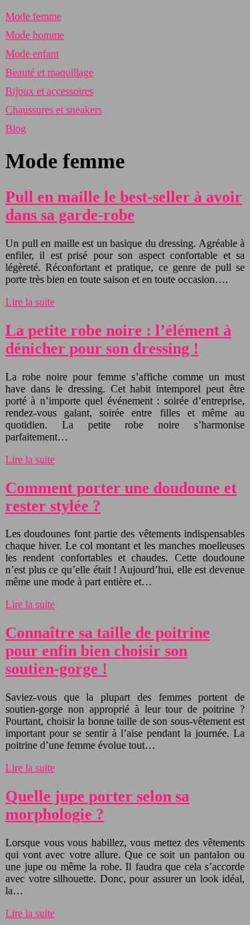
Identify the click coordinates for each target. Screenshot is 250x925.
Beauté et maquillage (49, 72)
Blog (15, 128)
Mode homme (34, 35)
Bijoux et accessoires (49, 91)
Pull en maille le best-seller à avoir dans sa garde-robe (123, 206)
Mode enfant (32, 53)
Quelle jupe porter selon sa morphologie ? (97, 805)
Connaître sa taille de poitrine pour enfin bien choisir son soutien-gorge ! (107, 650)
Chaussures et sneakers (53, 109)
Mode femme (33, 16)
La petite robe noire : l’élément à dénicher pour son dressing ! (118, 339)
